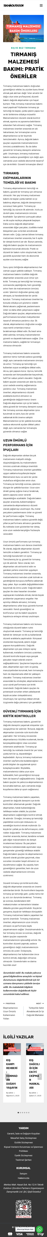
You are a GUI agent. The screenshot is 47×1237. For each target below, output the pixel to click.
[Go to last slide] (7, 1077)
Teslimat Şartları (24, 1160)
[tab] (18, 1112)
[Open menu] (41, 5)
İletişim (23, 1173)
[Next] (40, 1077)
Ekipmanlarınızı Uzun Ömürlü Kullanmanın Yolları (10, 1011)
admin (10, 1093)
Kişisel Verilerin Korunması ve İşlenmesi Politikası (23, 1149)
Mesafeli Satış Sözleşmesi (24, 1138)
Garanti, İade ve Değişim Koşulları (23, 1133)
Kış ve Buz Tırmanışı (23, 48)
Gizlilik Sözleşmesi (23, 1142)
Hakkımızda (23, 1178)
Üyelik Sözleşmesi (23, 1155)
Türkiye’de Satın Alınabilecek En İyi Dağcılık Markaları (35, 1009)
